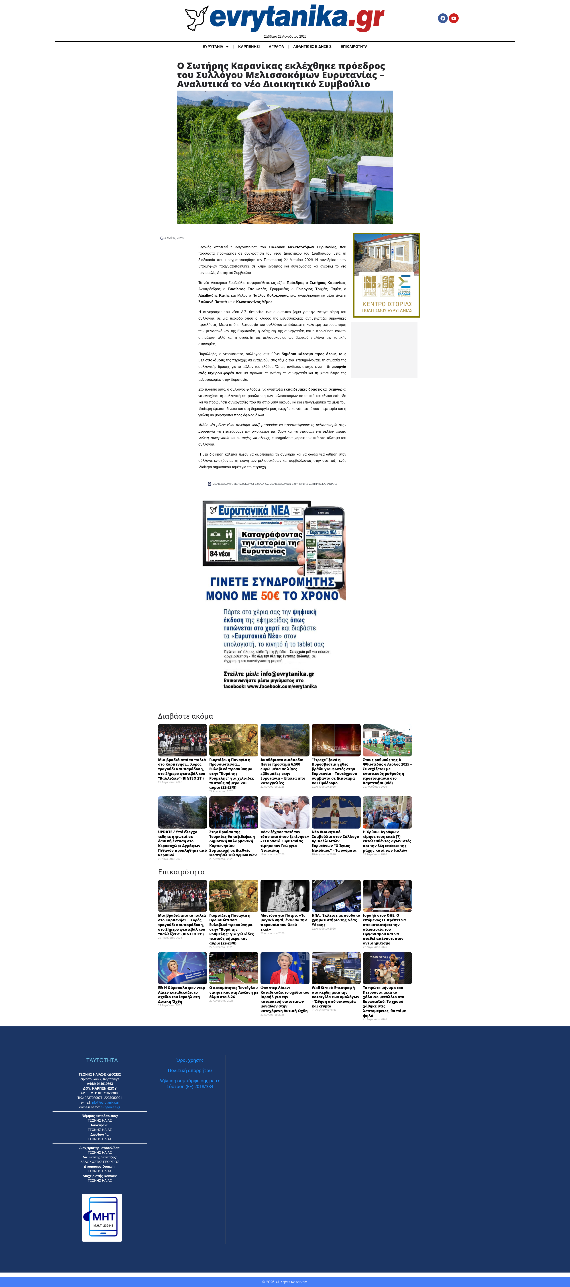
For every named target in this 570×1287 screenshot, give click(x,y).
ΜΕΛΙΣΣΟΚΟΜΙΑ (222, 484)
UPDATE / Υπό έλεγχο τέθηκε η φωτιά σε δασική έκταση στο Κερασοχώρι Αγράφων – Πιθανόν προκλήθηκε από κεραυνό (182, 843)
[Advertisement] (384, 350)
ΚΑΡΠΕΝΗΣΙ (249, 47)
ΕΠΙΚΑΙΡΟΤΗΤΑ (354, 47)
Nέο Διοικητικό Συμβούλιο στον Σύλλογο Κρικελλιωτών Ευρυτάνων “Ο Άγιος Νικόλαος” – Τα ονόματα (335, 841)
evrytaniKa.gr (110, 1107)
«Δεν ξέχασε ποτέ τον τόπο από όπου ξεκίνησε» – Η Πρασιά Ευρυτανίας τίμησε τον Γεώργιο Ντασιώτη (285, 841)
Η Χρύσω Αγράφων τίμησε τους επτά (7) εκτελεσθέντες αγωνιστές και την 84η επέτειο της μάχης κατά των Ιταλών (387, 841)
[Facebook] (443, 18)
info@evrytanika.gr (105, 1102)
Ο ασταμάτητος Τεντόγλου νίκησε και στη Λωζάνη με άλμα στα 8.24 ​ (233, 992)
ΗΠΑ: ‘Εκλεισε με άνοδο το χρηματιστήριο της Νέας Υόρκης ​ (336, 920)
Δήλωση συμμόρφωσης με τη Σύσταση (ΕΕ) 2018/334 (189, 1083)
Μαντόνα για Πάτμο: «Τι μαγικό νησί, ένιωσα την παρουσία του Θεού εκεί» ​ (284, 922)
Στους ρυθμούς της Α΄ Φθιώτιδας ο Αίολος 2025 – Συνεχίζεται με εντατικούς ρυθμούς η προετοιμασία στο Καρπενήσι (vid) (387, 771)
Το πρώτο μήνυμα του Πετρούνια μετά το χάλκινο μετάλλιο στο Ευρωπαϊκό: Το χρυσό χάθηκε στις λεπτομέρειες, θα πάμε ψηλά (384, 1001)
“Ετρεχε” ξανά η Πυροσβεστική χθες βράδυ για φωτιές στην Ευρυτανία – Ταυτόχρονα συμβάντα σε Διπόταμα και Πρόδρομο (334, 771)
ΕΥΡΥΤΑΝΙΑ (213, 47)
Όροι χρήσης (190, 1060)
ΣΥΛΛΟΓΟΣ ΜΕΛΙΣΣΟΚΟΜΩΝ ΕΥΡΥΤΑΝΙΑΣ (281, 484)
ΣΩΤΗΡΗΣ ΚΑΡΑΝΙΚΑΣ (323, 484)
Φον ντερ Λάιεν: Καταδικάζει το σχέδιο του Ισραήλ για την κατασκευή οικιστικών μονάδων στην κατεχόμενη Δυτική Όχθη (285, 999)
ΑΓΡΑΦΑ (276, 47)
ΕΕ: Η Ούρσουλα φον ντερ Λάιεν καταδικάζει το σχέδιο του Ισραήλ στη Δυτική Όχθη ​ (181, 994)
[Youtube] (454, 18)
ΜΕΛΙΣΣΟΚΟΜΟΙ (244, 484)
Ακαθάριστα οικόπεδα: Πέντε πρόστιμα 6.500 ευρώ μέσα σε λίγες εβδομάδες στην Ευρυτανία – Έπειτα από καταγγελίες (283, 771)
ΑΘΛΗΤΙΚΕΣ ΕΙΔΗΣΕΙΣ (312, 47)
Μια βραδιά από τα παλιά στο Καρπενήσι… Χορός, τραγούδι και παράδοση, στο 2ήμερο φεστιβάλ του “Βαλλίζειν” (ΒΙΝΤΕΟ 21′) (182, 769)
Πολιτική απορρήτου (190, 1070)
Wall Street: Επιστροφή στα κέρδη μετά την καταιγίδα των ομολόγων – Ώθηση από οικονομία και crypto (335, 997)
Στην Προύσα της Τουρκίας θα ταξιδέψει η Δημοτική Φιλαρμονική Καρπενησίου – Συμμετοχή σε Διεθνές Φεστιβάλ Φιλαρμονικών (233, 843)
